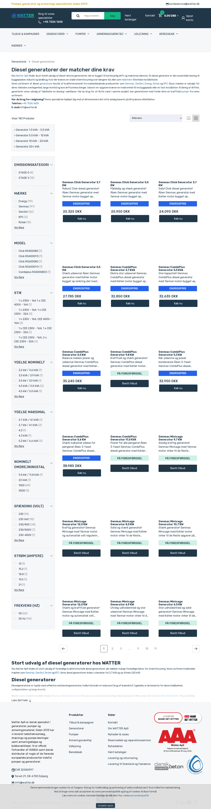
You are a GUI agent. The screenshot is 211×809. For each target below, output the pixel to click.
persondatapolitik (139, 795)
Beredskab (166, 34)
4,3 (22, 430)
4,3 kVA (24, 435)
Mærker (17, 45)
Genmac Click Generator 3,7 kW (81, 184)
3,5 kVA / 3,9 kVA (30, 375)
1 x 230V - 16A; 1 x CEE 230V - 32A (30, 311)
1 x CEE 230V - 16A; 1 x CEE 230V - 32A (33, 330)
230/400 (26, 524)
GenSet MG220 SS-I (169, 696)
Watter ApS (22, 75)
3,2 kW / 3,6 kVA (30, 370)
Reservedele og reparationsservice (129, 740)
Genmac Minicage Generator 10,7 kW (171, 523)
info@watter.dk (24, 782)
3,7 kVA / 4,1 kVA (30, 419)
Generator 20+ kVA (27, 146)
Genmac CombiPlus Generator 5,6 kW (75, 438)
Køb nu (82, 218)
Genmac (129, 83)
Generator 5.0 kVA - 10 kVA (32, 135)
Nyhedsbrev (115, 746)
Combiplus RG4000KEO (34, 272)
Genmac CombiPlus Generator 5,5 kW (75, 353)
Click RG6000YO (30, 266)
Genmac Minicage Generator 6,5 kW (171, 603)
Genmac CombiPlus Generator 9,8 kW (123, 353)
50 (22, 613)
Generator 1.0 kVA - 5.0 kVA (32, 129)
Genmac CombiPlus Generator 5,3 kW (172, 353)
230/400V (26, 529)
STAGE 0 (25, 172)
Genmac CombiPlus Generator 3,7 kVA (123, 268)
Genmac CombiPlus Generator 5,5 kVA (172, 268)
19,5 (22, 579)
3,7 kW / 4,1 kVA (30, 425)
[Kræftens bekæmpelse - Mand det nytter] (178, 717)
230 (23, 514)
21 (21, 584)
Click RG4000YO (30, 256)
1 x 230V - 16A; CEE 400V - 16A (33, 321)
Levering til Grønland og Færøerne (129, 764)
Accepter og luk (105, 805)
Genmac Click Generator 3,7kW (68, 696)
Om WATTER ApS (118, 728)
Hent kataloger (117, 752)
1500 (24, 485)
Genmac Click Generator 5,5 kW (129, 184)
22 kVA (24, 480)
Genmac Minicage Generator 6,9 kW (122, 603)
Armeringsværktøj (110, 34)
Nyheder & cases (118, 734)
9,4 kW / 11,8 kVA (30, 474)
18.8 (22, 574)
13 (21, 563)
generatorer (46, 83)
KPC (166, 83)
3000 (23, 490)
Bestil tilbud (129, 383)
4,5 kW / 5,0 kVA (30, 391)
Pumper (80, 34)
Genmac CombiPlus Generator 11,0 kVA (123, 438)
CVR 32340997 (24, 769)
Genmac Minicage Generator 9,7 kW (171, 438)
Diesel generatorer (43, 61)
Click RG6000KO (30, 261)
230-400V (26, 535)
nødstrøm (127, 79)
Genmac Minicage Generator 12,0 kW (74, 523)
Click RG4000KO (30, 250)
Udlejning (141, 34)
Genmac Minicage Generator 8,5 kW (122, 523)
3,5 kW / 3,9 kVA (29, 380)
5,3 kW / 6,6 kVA (30, 440)
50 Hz (24, 618)
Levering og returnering (123, 758)
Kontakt (150, 15)
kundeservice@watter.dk (184, 3)
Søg (112, 15)
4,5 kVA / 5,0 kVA (31, 385)
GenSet (139, 83)
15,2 (22, 568)
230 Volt (26, 519)
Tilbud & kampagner (25, 34)
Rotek (156, 83)
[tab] (188, 118)
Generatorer (55, 34)
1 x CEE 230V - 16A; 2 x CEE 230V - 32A (30, 339)
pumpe (185, 91)
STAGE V (26, 177)
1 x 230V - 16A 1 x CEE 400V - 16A (30, 302)
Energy (148, 83)
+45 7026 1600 (53, 21)
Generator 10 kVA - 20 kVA (31, 141)
